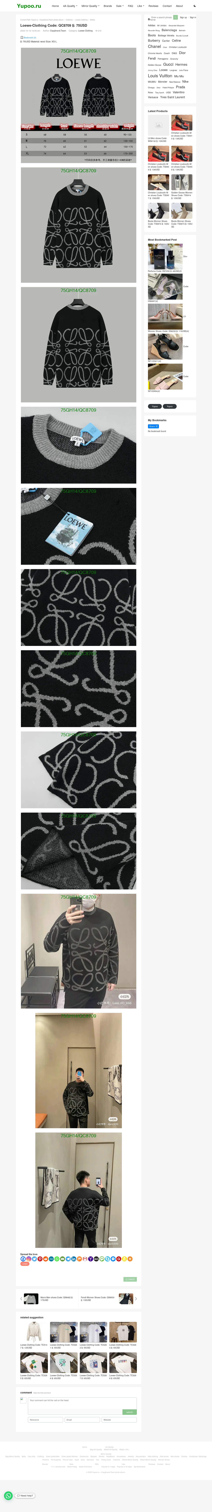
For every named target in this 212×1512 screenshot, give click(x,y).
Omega (151, 87)
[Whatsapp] (56, 1258)
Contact (167, 6)
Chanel (154, 46)
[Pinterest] (40, 1258)
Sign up (183, 17)
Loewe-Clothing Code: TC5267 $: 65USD (93, 1377)
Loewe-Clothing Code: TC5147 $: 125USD (33, 1346)
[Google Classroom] (118, 1258)
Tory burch (159, 92)
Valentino (178, 92)
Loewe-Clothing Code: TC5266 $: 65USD (63, 1377)
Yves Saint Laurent (172, 97)
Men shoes (175, 1456)
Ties (97, 1459)
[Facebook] (23, 1258)
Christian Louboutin (178, 47)
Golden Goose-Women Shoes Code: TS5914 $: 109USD (181, 195)
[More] (130, 1258)
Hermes (181, 64)
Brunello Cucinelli (182, 36)
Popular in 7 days (108, 1466)
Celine (176, 40)
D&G (174, 53)
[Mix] (79, 1258)
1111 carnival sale (58, 1466)
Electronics (84, 1456)
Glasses (93, 1456)
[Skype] (107, 1258)
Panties (184, 1456)
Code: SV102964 (168, 383)
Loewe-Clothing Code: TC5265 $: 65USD (33, 1377)
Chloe (165, 47)
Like (139, 6)
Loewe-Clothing (81, 19)
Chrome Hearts (155, 53)
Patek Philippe (168, 87)
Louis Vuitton (160, 75)
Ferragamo (163, 58)
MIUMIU (152, 81)
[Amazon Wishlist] (124, 1258)
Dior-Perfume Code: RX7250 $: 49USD (168, 263)
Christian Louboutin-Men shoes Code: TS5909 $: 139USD (158, 166)
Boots (152, 35)
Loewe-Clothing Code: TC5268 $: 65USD (122, 1377)
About (179, 6)
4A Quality (69, 6)
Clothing (69, 19)
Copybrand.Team (58, 30)
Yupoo (155, 406)
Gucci (168, 64)
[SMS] (101, 1258)
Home (55, 6)
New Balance (174, 82)
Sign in (193, 17)
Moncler (162, 81)
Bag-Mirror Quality (12, 1456)
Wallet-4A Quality (110, 1449)
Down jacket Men (53, 1456)
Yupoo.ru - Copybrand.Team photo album (47, 19)
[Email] (62, 1258)
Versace (153, 97)
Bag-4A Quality (96, 1449)
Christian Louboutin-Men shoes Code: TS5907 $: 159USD (158, 195)
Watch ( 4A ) (124, 1449)
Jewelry (131, 1456)
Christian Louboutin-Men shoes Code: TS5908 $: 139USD (181, 166)
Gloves (101, 1456)
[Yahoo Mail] (90, 1258)
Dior (182, 52)
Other (159, 88)
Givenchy (174, 59)
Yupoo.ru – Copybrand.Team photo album (108, 1472)
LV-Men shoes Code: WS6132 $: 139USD (157, 139)
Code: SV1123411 (168, 353)
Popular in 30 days (124, 1466)
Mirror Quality (89, 6)
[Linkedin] (73, 1258)
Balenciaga (169, 30)
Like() (130, 1279)
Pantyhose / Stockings (198, 1456)
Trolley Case (106, 1459)
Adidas (151, 25)
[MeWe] (51, 1258)
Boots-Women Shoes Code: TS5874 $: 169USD (158, 224)
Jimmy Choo (152, 70)
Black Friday (72, 1466)
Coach (167, 53)
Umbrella (116, 1459)
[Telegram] (68, 1258)
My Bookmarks (139, 1466)
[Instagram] (28, 1258)
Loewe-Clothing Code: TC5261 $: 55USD (63, 1346)
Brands (108, 6)
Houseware (121, 1456)
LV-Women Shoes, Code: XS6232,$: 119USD (168, 323)
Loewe (25, 1263)
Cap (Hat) (31, 1456)
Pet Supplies (56, 1459)
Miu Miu (179, 76)
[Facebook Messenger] (113, 1258)
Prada (180, 86)
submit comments (129, 1413)
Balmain (182, 30)
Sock (83, 1459)
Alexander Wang (154, 30)
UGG (168, 92)
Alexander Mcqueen (176, 25)
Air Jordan (162, 25)
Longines (173, 70)
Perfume (45, 1459)
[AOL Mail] (96, 1258)
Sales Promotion (85, 1466)
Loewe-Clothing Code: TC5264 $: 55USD (122, 1346)
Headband (110, 1456)
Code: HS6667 (168, 293)
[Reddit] (45, 1258)
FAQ (130, 6)
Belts (24, 1456)
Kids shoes (164, 1456)
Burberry (154, 40)
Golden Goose (154, 64)
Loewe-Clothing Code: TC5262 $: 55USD (93, 1346)
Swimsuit (90, 1459)
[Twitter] (34, 1258)
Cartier (166, 40)
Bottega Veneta (166, 35)
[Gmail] (85, 1258)
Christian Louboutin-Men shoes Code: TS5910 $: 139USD (181, 135)
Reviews (153, 6)
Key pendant (141, 1456)
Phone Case (68, 1459)
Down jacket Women (70, 1456)
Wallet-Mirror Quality (130, 1459)
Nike (185, 81)
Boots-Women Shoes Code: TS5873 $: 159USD (181, 224)
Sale (118, 6)
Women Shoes (164, 1459)
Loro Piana (183, 70)
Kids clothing (153, 1456)
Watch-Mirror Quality (148, 1459)
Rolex (150, 92)
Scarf (77, 1459)
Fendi (152, 58)
